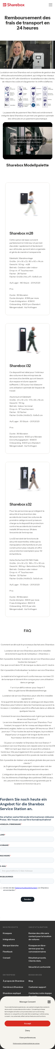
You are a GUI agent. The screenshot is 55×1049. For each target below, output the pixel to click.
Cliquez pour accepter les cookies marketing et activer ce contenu (27, 140)
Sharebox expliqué (12, 993)
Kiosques (7, 933)
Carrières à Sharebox (13, 987)
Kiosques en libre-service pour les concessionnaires (37, 948)
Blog (31, 981)
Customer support (37, 987)
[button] (49, 1002)
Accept (27, 1023)
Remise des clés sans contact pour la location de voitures (40, 936)
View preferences (27, 1037)
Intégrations (9, 939)
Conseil (6, 957)
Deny (27, 1030)
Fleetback (8, 951)
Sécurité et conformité (39, 967)
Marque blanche (11, 945)
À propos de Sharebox (13, 981)
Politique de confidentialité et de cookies (26, 1043)
